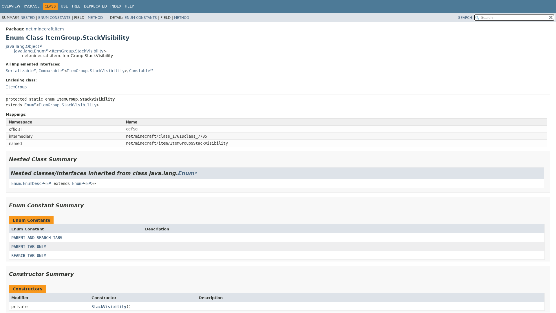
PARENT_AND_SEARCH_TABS (36, 237)
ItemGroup (16, 87)
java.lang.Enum (30, 51)
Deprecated (95, 6)
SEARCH (465, 18)
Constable (139, 70)
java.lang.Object (22, 46)
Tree (76, 6)
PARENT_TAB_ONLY (28, 246)
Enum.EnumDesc (26, 183)
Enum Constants (54, 18)
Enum (29, 105)
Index (115, 6)
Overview (11, 6)
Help (129, 6)
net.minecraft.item (45, 29)
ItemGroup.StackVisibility (77, 51)
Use (64, 6)
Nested (28, 18)
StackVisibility (109, 306)
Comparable (50, 70)
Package (32, 6)
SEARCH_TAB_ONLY (28, 255)
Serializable (20, 70)
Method (95, 18)
